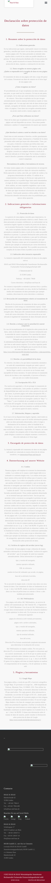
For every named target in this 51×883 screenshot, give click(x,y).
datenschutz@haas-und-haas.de (30, 454)
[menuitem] (46, 2)
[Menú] (46, 2)
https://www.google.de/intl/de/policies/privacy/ (25, 720)
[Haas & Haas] (21, 4)
